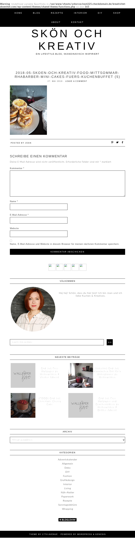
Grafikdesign (67, 480)
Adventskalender (67, 460)
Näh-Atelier (67, 492)
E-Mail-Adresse (19, 215)
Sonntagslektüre (67, 505)
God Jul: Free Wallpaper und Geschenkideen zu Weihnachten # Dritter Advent (107, 404)
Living (67, 488)
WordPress (84, 534)
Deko (68, 468)
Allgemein (67, 464)
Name (14, 201)
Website (14, 228)
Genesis (100, 534)
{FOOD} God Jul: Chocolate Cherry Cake (49, 401)
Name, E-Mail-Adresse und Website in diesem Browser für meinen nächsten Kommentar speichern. (65, 244)
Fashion (67, 476)
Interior (67, 484)
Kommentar (17, 168)
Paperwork (67, 497)
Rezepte (67, 501)
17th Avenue (50, 534)
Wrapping (67, 509)
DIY (67, 472)
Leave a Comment (76, 81)
